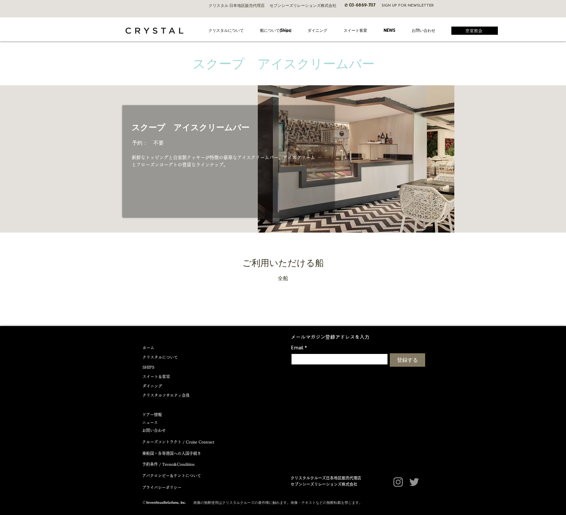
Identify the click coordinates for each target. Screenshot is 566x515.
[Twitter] (414, 482)
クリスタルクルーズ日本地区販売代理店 (326, 478)
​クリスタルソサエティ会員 (166, 395)
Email (299, 347)
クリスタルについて (160, 357)
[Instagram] (398, 482)
